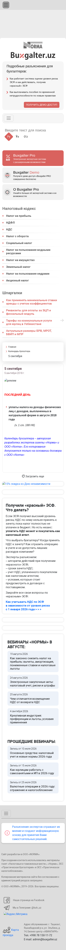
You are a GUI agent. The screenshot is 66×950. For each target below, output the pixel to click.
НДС (9, 229)
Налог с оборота (17, 236)
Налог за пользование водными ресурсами (28, 251)
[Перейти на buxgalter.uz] (33, 55)
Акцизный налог (17, 280)
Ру (8, 136)
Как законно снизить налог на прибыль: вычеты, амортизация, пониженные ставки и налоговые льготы (33, 661)
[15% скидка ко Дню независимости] (33, 484)
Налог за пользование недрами (27, 273)
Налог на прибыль (18, 215)
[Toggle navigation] (6, 5)
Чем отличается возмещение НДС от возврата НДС (30, 698)
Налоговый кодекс (19, 208)
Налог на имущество (20, 260)
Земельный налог (18, 266)
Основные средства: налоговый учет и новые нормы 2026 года (32, 752)
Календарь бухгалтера (19, 351)
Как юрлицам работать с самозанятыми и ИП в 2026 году (32, 769)
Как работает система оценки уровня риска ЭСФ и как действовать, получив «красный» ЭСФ (34, 82)
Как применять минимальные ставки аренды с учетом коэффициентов (31, 301)
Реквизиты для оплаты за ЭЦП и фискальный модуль (28, 312)
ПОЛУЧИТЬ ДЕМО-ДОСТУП (41, 104)
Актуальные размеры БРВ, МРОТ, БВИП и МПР (29, 332)
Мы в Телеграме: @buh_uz (27, 907)
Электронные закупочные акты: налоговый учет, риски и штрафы (32, 681)
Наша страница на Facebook (28, 900)
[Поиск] (52, 130)
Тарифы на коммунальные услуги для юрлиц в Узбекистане (29, 322)
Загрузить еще (34, 476)
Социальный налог (19, 243)
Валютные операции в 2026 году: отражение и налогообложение (32, 786)
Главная (12, 347)
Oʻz (26, 136)
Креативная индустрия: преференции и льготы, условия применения (31, 717)
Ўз (17, 136)
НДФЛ (10, 222)
